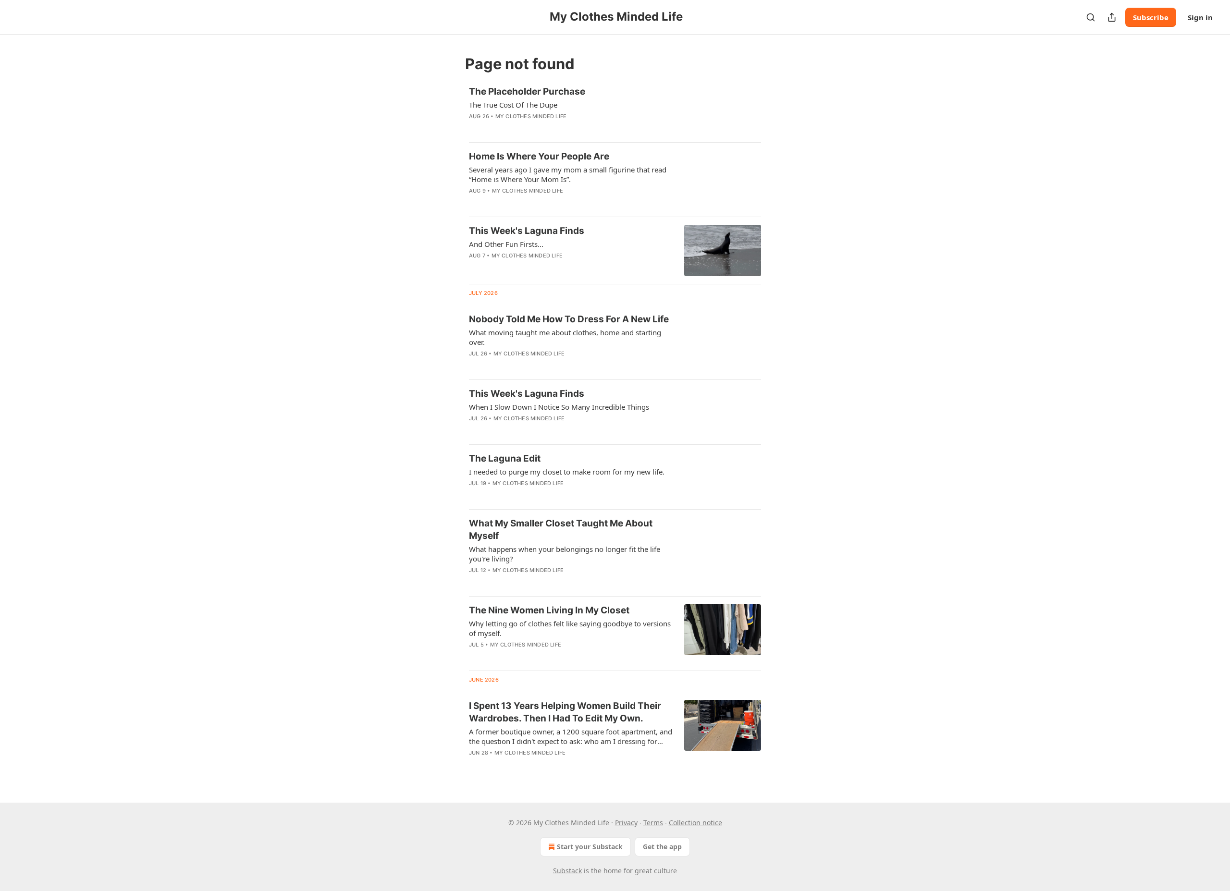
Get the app (662, 846)
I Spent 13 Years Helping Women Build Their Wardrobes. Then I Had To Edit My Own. (565, 712)
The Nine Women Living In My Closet (549, 610)
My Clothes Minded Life (530, 116)
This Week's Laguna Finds (526, 230)
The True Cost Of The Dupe (513, 105)
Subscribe (1150, 17)
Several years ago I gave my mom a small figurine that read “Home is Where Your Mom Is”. (567, 174)
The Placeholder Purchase (527, 91)
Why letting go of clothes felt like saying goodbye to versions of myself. (570, 628)
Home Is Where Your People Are (539, 156)
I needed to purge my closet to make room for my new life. (566, 471)
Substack (567, 870)
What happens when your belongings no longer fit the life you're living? (564, 553)
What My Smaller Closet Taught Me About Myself (560, 529)
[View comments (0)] (542, 128)
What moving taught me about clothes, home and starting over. (565, 337)
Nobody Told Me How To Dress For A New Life (569, 319)
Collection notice (695, 822)
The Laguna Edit (505, 458)
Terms (653, 822)
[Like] (475, 268)
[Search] (1090, 17)
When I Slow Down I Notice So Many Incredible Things (559, 407)
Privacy (626, 822)
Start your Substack (590, 846)
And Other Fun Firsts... (506, 244)
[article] (615, 110)
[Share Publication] (1111, 17)
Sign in (1200, 17)
